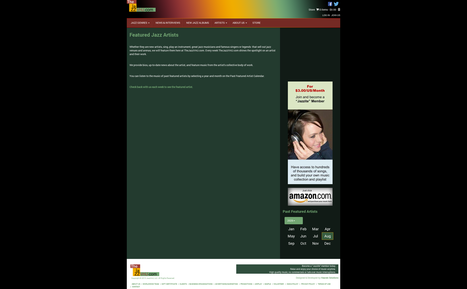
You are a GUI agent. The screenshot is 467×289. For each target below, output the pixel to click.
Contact (136, 287)
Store (312, 9)
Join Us (335, 15)
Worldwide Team (151, 284)
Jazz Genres (139, 22)
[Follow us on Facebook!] (330, 3)
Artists (220, 22)
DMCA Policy (292, 284)
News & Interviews (167, 22)
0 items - (327, 9)
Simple (268, 284)
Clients (183, 284)
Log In (326, 15)
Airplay (258, 284)
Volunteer (278, 284)
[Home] (141, 5)
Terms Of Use (324, 284)
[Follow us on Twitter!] (336, 3)
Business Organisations (201, 284)
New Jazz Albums (197, 22)
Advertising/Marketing (226, 284)
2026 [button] (290, 220)
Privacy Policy (308, 284)
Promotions (246, 284)
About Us (239, 22)
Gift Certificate (169, 284)
